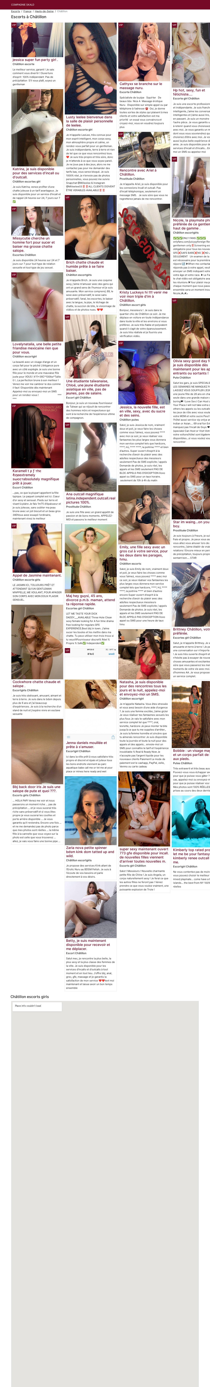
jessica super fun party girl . (35, 60)
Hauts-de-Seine (44, 11)
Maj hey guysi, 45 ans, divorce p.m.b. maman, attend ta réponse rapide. (90, 600)
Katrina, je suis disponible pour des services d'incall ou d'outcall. (36, 173)
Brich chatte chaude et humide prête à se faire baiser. (85, 266)
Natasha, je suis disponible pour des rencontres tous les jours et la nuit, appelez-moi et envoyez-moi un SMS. (143, 688)
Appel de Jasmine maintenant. (37, 575)
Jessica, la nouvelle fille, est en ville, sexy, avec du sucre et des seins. (142, 411)
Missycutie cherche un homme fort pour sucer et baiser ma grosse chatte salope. (34, 244)
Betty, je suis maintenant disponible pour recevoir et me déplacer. (88, 945)
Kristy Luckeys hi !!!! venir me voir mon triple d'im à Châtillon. (144, 296)
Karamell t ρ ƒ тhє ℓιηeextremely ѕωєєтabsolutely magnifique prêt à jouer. (36, 477)
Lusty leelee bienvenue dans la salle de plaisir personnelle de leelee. (89, 121)
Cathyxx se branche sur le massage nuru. (141, 86)
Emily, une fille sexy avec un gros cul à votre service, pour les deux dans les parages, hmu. (144, 553)
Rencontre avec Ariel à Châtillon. (138, 172)
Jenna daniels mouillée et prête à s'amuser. (86, 745)
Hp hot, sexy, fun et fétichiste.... (189, 92)
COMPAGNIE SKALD (22, 4)
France (27, 11)
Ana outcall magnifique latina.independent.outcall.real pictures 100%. (90, 498)
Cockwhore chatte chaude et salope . (37, 684)
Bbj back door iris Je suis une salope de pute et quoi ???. (36, 789)
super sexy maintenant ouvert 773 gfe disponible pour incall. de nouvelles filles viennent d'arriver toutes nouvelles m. (144, 855)
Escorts (15, 11)
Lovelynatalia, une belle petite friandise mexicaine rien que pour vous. (37, 348)
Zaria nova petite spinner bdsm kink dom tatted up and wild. (90, 852)
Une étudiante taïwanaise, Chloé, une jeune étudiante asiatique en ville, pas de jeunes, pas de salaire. (88, 387)
